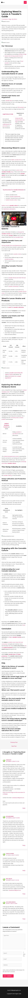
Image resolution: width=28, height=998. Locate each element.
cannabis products (9, 259)
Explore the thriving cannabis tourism (14, 56)
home (23, 625)
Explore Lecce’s (10, 205)
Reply (24, 808)
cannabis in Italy (22, 54)
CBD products (21, 107)
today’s (15, 637)
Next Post (13, 746)
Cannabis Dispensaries (14, 196)
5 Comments (5, 19)
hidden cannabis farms (16, 159)
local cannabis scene (18, 237)
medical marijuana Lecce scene (11, 456)
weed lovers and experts (9, 209)
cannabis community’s (13, 286)
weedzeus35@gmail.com (18, 797)
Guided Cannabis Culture (11, 200)
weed (9, 307)
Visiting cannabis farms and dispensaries (11, 245)
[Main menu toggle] (25, 2)
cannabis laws (8, 100)
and (17, 307)
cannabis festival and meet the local (17, 277)
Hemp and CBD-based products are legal (20, 119)
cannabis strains (17, 254)
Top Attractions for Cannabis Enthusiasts (13, 189)
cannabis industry (7, 475)
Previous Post (13, 742)
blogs (10, 19)
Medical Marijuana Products (6, 425)
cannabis (10, 235)
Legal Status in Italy (8, 114)
